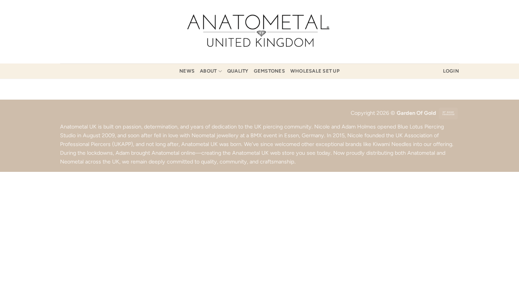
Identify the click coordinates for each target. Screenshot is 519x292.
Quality (237, 71)
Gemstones (269, 71)
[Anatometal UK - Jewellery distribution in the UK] (259, 31)
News (187, 71)
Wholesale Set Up (315, 71)
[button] (451, 71)
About (208, 71)
